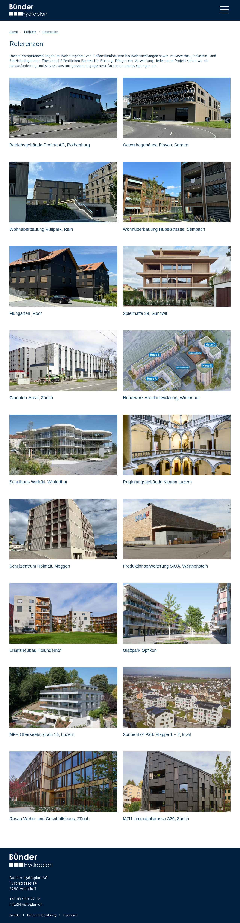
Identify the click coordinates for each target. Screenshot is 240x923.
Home (13, 32)
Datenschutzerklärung (41, 915)
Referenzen (50, 32)
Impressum (70, 915)
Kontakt (14, 915)
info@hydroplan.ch (25, 904)
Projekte (30, 32)
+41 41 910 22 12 (24, 899)
